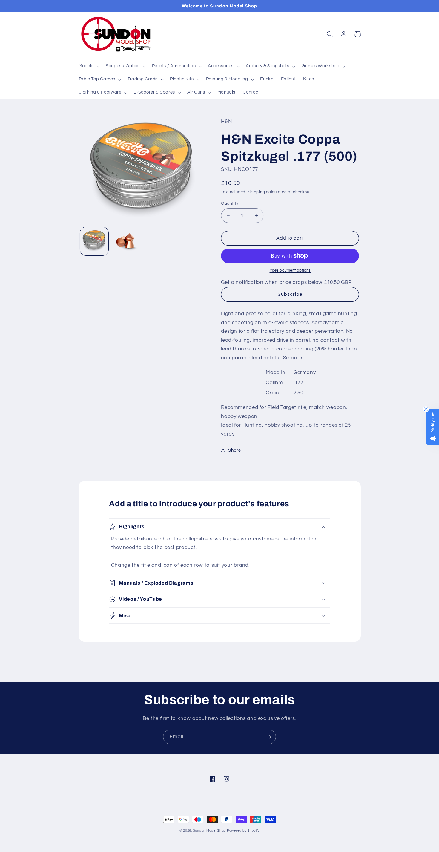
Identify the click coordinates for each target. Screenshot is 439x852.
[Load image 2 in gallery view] (126, 241)
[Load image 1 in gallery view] (94, 241)
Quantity (229, 203)
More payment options (290, 270)
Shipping (256, 192)
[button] (88, 66)
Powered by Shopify (243, 830)
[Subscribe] (269, 737)
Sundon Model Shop (209, 830)
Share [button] (234, 450)
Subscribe (290, 294)
